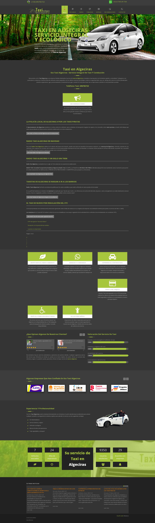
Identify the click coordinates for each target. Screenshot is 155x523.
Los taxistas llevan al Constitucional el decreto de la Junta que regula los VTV (38, 490)
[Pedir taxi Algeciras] (111, 2)
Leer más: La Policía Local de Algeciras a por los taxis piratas (42, 133)
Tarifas (81, 12)
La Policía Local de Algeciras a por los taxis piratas (53, 121)
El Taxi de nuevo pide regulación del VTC (47, 203)
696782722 (84, 86)
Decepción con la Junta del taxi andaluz (38, 225)
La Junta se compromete (34, 229)
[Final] (26, 246)
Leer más (29, 510)
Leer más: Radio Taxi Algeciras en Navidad (38, 152)
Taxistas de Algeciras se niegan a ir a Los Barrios (51, 181)
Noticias (98, 12)
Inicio (64, 12)
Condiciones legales (31, 517)
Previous (81, 334)
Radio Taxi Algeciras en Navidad (42, 141)
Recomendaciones (109, 12)
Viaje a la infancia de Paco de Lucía (64, 489)
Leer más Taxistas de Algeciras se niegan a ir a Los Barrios (42, 197)
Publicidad (90, 12)
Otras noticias (57, 487)
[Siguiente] (26, 245)
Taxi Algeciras (29, 520)
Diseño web (120, 516)
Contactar (122, 12)
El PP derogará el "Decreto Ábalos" (37, 221)
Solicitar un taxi (120, 2)
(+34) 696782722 (38, 2)
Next (83, 334)
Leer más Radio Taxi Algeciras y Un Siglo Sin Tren (39, 174)
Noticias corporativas (33, 487)
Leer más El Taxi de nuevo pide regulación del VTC (40, 216)
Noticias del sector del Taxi (112, 487)
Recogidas (73, 12)
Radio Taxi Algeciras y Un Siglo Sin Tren (46, 158)
